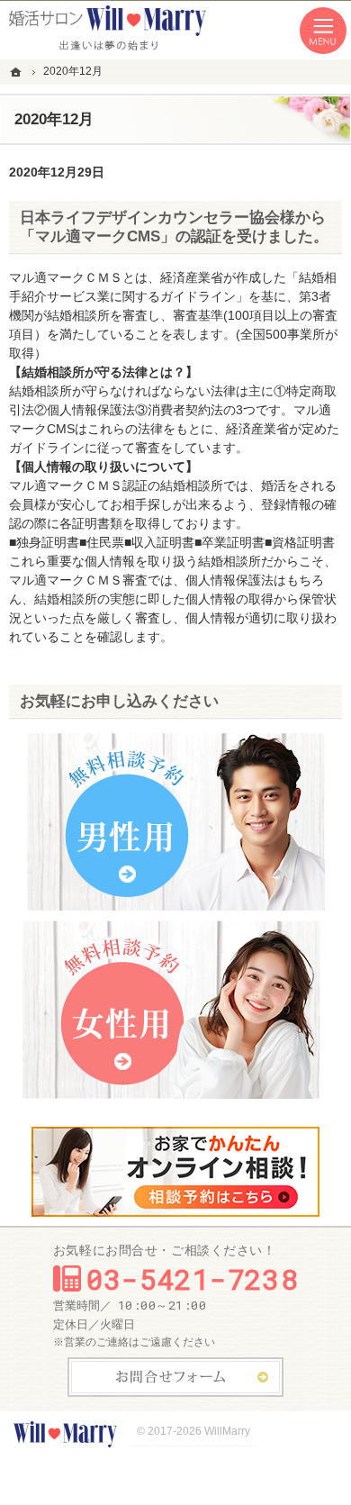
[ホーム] (18, 71)
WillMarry (227, 1431)
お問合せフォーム (176, 1377)
